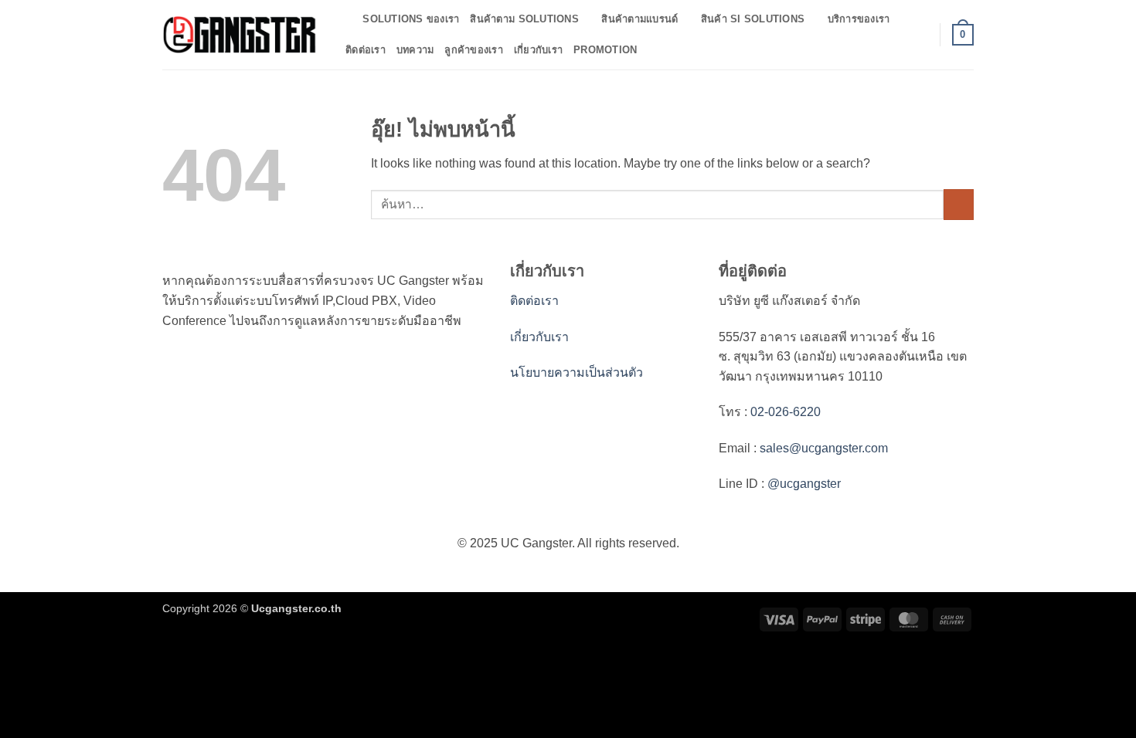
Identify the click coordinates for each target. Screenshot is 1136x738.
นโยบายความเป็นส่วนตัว (576, 372)
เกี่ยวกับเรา (538, 50)
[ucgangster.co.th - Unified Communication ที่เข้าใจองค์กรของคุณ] (239, 34)
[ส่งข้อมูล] (959, 204)
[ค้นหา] (346, 19)
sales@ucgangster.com (824, 448)
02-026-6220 (784, 411)
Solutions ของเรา (410, 19)
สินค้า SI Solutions (752, 19)
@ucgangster (802, 483)
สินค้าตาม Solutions (524, 19)
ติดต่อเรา (365, 50)
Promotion (605, 50)
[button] (921, 35)
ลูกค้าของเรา (473, 50)
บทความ (415, 50)
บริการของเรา (859, 19)
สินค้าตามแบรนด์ (639, 19)
